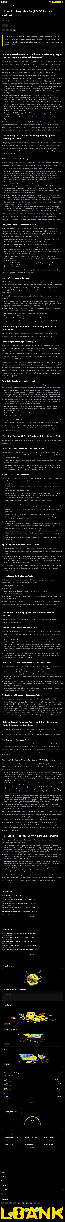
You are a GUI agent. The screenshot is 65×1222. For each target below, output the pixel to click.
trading (35, 122)
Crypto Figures (9, 1144)
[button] (59, 1211)
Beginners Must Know (11, 1137)
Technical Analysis (49, 1137)
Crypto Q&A (9, 6)
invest (36, 211)
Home (2, 6)
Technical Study (48, 1144)
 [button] (50, 2)
